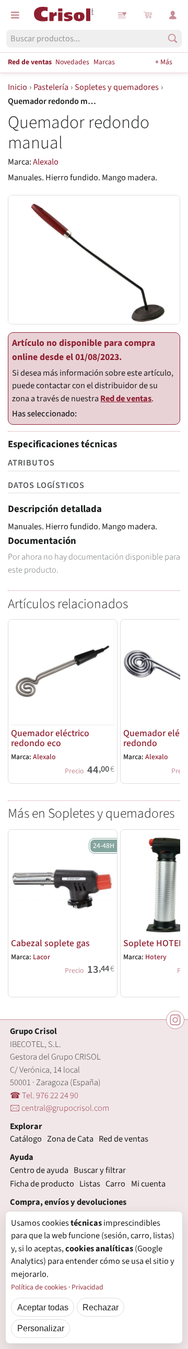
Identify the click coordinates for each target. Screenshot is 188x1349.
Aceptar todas (42, 1307)
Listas (122, 15)
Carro (115, 1184)
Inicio (17, 87)
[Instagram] (175, 1019)
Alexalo (45, 162)
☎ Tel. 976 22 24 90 (44, 1095)
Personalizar (40, 1328)
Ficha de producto (42, 1184)
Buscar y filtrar (100, 1170)
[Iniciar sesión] (172, 15)
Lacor (41, 957)
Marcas (104, 62)
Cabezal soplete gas (50, 943)
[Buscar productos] (173, 38)
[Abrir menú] (15, 15)
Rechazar (101, 1307)
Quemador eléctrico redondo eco (50, 738)
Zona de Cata (70, 1139)
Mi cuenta (148, 1184)
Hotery (156, 957)
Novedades (72, 62)
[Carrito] (147, 15)
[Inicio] (63, 14)
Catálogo (26, 1139)
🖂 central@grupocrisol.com (59, 1108)
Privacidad (87, 1287)
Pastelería (50, 87)
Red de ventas (30, 62)
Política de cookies (39, 1287)
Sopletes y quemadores (117, 87)
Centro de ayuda (39, 1170)
